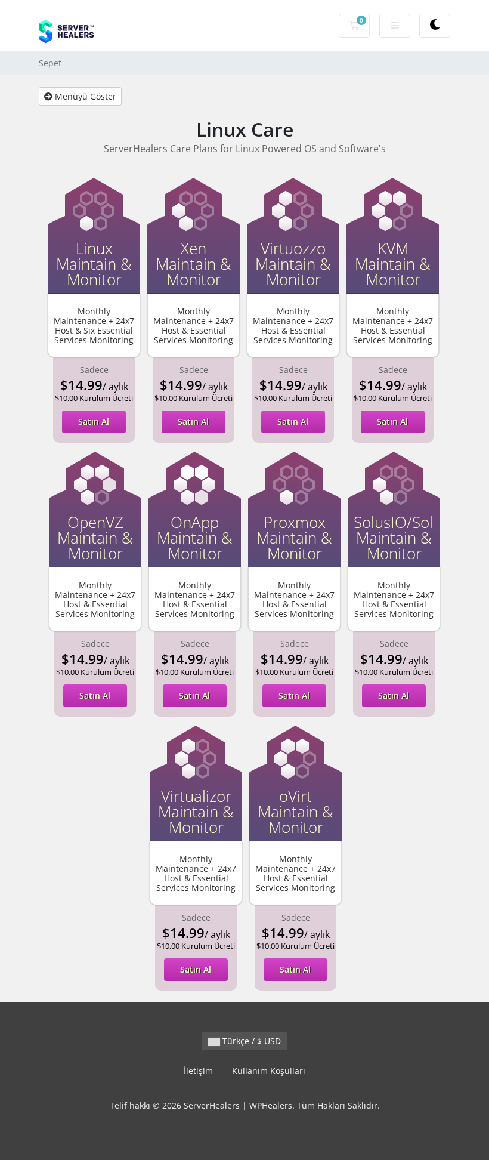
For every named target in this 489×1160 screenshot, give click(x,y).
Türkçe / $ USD (250, 1041)
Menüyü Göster (84, 96)
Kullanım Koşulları (268, 1070)
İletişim (198, 1070)
